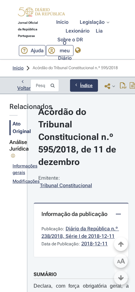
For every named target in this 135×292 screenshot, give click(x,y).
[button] (41, 13)
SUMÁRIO (45, 274)
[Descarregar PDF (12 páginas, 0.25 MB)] (123, 86)
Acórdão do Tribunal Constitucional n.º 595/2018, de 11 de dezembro (78, 137)
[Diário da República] (41, 13)
